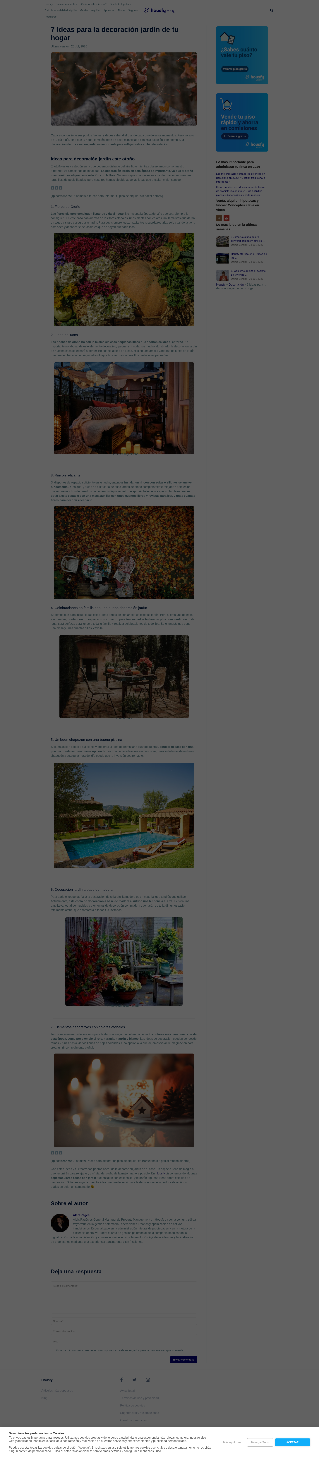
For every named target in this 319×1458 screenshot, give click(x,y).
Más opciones (232, 1442)
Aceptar (292, 1442)
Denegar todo (260, 1442)
